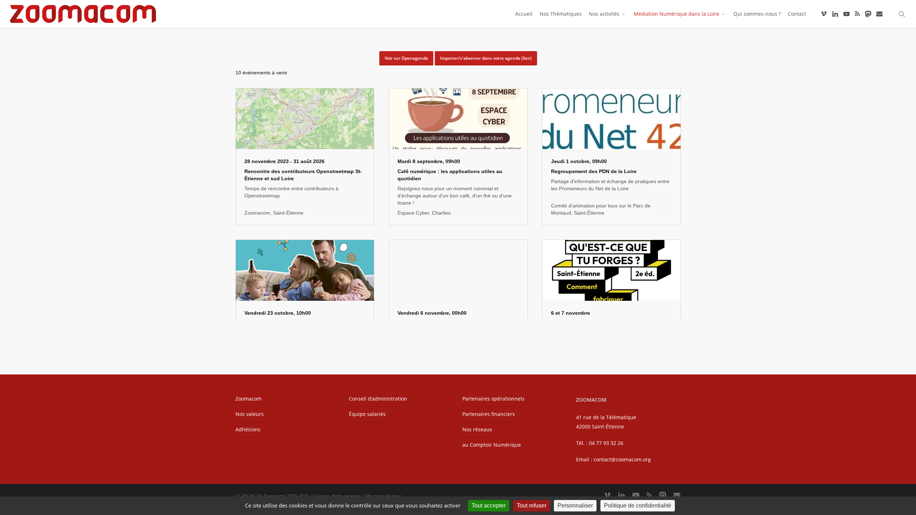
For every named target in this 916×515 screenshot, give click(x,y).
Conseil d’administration (378, 398)
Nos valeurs (249, 414)
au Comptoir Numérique (491, 444)
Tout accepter (489, 505)
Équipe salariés (367, 414)
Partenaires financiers (488, 414)
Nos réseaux (477, 429)
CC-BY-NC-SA (248, 496)
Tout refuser (531, 505)
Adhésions (247, 429)
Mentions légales (383, 496)
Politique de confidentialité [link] (637, 505)
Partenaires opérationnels (493, 398)
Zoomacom (248, 398)
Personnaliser (575, 505)
